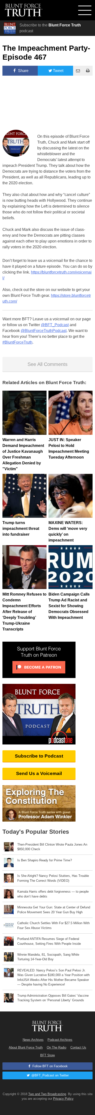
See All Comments (47, 364)
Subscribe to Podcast (39, 756)
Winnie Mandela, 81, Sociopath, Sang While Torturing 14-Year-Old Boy (48, 957)
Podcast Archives (60, 1040)
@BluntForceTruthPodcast (43, 331)
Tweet (58, 71)
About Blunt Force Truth (26, 1047)
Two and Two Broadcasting (47, 1094)
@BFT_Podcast (55, 325)
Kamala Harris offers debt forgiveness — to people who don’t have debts (53, 894)
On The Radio (56, 1047)
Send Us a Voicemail (39, 773)
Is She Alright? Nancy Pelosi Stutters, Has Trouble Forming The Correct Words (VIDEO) (53, 878)
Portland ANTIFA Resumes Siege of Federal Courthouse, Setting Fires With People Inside (49, 941)
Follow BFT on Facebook (49, 1066)
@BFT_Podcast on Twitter (49, 1075)
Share (22, 71)
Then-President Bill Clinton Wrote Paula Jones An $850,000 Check (52, 847)
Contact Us (78, 1047)
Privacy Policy (63, 1098)
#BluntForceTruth (17, 342)
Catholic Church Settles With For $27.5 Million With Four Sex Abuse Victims (53, 925)
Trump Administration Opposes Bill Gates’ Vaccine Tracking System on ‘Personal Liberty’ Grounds (53, 998)
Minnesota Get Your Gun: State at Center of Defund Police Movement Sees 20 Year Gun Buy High (53, 909)
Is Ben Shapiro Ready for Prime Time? (44, 860)
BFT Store (47, 1055)
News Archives (33, 1040)
